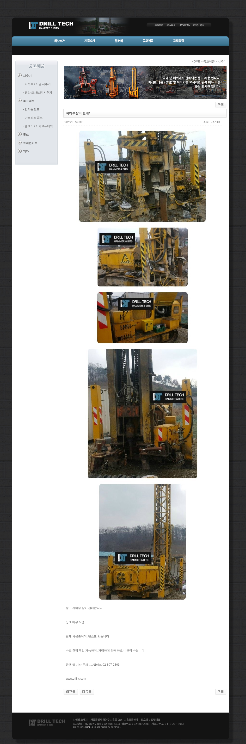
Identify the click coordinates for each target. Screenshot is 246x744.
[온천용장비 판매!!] (70, 691)
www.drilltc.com (76, 678)
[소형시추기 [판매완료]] (87, 691)
